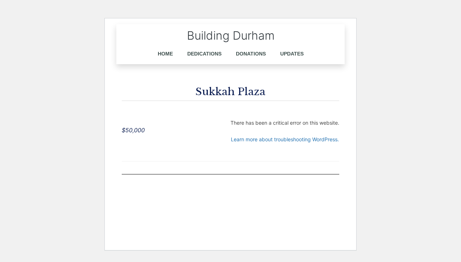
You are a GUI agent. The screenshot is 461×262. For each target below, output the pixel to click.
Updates (292, 54)
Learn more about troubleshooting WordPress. (285, 139)
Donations (251, 54)
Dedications (204, 54)
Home (165, 54)
